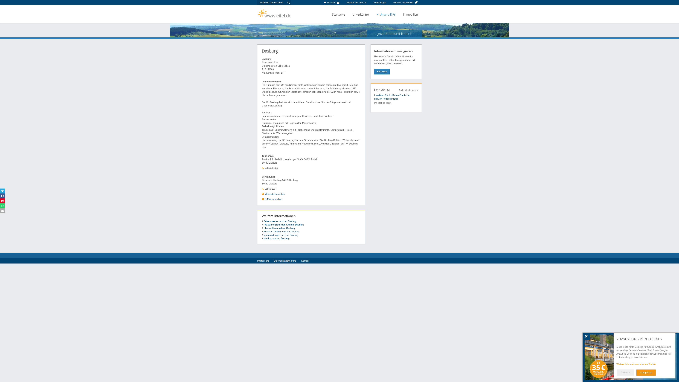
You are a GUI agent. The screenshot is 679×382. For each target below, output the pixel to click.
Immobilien (410, 14)
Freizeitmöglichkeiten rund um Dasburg (284, 224)
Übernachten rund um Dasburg (279, 228)
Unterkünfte (360, 14)
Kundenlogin (380, 2)
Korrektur (382, 71)
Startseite (338, 14)
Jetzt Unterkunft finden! (394, 33)
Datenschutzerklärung (285, 260)
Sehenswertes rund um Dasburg (280, 221)
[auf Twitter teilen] (2, 191)
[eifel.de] (274, 13)
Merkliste (333, 2)
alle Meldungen (408, 90)
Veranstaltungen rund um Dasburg (281, 235)
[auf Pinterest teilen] (2, 200)
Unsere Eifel (388, 14)
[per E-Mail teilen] (2, 210)
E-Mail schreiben (273, 199)
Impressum (263, 260)
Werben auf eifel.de (356, 2)
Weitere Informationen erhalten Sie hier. (636, 364)
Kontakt (305, 260)
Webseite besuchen (274, 194)
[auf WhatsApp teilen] (2, 205)
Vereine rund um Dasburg (276, 238)
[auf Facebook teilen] (2, 195)
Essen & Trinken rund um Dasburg (281, 231)
